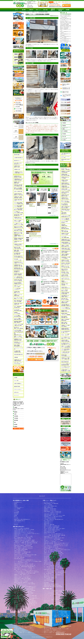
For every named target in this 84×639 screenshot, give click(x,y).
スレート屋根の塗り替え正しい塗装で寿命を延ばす (18, 277)
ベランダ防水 (18, 63)
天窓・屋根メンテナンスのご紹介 (17, 260)
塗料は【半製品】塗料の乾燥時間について (18, 345)
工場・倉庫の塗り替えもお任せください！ (65, 154)
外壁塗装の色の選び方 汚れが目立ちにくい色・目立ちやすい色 (23, 532)
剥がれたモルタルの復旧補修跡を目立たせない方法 (18, 227)
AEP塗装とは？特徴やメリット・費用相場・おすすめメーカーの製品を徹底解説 (56, 616)
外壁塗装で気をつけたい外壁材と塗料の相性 (18, 360)
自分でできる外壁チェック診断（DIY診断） (20, 553)
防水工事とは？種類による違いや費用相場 (18, 328)
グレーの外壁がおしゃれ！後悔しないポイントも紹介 (65, 338)
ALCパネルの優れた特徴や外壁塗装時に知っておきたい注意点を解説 (24, 590)
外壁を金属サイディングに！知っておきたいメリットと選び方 (53, 540)
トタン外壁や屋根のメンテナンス (17, 289)
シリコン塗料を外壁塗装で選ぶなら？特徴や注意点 (18, 209)
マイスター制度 (16, 511)
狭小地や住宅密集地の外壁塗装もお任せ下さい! (18, 283)
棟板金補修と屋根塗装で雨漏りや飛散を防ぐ (18, 322)
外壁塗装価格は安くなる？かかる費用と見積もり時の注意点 (53, 516)
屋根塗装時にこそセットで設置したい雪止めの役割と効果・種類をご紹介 (55, 560)
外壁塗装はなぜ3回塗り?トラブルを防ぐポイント (18, 245)
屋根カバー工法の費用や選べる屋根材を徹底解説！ (52, 527)
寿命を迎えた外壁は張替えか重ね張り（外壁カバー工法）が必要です (54, 528)
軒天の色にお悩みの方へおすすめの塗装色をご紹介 (18, 257)
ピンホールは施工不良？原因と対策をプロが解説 (18, 230)
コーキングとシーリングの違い (18, 348)
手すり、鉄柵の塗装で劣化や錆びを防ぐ (17, 307)
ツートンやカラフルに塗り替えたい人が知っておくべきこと (66, 95)
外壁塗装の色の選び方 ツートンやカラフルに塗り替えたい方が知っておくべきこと (26, 533)
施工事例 (24, 9)
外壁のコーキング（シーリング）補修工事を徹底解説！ (52, 539)
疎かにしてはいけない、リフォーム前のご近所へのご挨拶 (23, 544)
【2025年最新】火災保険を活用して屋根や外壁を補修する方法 (53, 519)
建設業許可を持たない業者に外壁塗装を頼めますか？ (22, 519)
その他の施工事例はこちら (53, 215)
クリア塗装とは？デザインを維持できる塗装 (18, 212)
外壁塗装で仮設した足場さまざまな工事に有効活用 (65, 249)
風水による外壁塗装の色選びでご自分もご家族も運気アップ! (23, 537)
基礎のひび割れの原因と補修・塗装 (64, 323)
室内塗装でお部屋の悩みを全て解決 (49, 532)
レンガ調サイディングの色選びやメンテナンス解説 (18, 224)
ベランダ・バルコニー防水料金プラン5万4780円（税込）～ (53, 512)
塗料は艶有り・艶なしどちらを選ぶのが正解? (65, 272)
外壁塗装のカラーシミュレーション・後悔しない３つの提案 (23, 536)
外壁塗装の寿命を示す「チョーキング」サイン (18, 218)
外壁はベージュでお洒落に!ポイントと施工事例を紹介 (65, 347)
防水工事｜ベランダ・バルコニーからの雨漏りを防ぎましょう (53, 533)
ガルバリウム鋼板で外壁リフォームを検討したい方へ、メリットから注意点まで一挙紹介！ (28, 561)
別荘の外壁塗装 (46, 582)
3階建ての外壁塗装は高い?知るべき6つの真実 (65, 207)
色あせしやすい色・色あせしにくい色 (65, 92)
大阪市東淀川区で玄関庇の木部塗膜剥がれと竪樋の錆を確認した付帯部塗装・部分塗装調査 (49, 283)
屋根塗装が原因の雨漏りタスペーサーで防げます (18, 280)
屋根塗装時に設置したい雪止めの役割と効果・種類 (18, 268)
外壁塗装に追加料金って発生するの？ (64, 181)
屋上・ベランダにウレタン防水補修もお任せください (18, 333)
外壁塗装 (18, 54)
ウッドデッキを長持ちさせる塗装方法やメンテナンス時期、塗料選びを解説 (55, 568)
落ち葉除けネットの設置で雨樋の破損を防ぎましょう (52, 561)
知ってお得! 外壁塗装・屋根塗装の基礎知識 (20, 549)
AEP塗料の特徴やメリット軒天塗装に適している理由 (65, 370)
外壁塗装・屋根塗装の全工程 (48, 507)
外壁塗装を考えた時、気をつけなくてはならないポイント (23, 575)
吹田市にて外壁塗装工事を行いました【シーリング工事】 (65, 42)
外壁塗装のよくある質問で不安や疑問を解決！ (65, 172)
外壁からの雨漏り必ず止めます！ (49, 520)
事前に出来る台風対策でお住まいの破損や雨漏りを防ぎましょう (24, 612)
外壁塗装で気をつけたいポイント (18, 242)
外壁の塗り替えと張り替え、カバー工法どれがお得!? (65, 210)
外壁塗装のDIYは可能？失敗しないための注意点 (65, 261)
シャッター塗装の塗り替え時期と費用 (17, 316)
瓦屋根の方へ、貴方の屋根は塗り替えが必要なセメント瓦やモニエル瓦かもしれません (57, 549)
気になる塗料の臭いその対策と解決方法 (64, 204)
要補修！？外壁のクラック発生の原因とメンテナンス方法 (23, 569)
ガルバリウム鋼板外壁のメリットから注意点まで (65, 219)
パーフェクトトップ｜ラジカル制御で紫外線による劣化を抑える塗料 (54, 590)
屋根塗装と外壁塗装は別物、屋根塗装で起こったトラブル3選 (23, 582)
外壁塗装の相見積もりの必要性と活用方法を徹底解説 (22, 578)
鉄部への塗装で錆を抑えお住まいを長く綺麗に (18, 301)
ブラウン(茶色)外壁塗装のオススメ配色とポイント (65, 350)
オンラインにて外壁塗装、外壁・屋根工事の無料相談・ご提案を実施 (54, 535)
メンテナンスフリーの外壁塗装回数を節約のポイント (65, 216)
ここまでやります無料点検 (60, 10)
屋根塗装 (18, 57)
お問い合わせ (16, 392)
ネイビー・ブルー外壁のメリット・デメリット (65, 335)
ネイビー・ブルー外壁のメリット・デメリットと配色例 (22, 620)
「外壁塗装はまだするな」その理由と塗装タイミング (18, 172)
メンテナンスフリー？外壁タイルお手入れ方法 (65, 278)
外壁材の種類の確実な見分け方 (63, 213)
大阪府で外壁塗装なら (17, 383)
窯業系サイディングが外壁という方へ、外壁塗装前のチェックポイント (55, 631)
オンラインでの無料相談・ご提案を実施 (65, 169)
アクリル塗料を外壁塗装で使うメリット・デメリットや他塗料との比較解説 (55, 612)
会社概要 (67, 9)
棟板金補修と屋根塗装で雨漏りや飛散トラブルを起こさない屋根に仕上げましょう (26, 598)
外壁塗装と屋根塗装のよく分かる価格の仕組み (51, 503)
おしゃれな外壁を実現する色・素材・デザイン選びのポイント (23, 619)
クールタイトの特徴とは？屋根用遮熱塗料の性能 (65, 364)
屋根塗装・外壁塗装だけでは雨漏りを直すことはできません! (23, 548)
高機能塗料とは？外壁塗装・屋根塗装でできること (18, 236)
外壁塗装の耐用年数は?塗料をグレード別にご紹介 (18, 194)
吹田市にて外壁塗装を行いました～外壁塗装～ (65, 32)
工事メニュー (38, 9)
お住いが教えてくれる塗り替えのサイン (17, 163)
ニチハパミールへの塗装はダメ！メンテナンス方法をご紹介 (23, 610)
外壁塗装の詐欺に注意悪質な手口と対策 (65, 195)
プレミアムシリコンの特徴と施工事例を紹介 (65, 361)
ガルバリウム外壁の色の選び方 (64, 222)
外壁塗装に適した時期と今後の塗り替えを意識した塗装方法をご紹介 (24, 565)
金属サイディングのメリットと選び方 (17, 286)
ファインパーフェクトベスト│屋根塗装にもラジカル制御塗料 (53, 591)
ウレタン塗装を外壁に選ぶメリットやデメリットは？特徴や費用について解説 (56, 614)
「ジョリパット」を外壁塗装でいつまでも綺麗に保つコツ (23, 594)
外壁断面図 (16, 357)
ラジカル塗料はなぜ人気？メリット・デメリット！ (65, 367)
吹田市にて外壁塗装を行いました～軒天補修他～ (65, 35)
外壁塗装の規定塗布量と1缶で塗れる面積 (65, 293)
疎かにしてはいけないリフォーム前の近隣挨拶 (65, 201)
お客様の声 (31, 9)
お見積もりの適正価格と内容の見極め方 (65, 192)
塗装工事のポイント (17, 160)
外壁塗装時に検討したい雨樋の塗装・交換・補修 (18, 265)
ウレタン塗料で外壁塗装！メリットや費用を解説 (18, 206)
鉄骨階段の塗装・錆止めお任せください (18, 304)
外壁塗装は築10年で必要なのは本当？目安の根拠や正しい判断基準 (24, 540)
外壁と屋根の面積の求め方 (18, 354)
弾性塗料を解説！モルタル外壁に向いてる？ (65, 355)
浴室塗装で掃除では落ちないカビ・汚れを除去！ (51, 569)
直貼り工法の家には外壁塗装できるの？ (64, 269)
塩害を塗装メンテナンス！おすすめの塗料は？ (18, 343)
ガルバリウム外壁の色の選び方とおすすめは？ (21, 562)
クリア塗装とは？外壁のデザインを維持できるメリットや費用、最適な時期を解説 (56, 615)
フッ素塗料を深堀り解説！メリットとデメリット (65, 352)
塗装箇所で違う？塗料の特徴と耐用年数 (65, 228)
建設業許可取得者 (17, 386)
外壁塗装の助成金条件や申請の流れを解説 (65, 175)
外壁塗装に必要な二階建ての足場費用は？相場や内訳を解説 (53, 586)
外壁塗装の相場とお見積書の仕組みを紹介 (65, 186)
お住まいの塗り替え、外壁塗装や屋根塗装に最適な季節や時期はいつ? (25, 566)
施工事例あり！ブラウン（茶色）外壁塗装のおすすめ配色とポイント (24, 627)
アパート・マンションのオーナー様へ (65, 157)
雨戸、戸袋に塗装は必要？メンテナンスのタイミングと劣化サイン (54, 573)
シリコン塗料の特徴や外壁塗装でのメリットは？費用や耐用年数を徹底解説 (55, 611)
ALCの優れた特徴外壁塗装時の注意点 (17, 351)
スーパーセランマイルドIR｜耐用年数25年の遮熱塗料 (52, 594)
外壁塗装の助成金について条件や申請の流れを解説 (52, 536)
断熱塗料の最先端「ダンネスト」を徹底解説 (65, 314)
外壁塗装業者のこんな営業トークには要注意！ (65, 258)
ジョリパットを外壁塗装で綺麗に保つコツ (65, 287)
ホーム (16, 9)
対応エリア (16, 516)
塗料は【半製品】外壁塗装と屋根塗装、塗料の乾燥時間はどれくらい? (25, 586)
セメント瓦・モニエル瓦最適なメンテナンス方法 (18, 298)
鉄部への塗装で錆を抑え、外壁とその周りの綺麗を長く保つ (53, 564)
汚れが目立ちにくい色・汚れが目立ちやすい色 (66, 88)
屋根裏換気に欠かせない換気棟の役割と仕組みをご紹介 (22, 606)
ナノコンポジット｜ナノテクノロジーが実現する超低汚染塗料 (53, 602)
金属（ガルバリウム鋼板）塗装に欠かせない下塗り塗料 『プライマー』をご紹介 (56, 628)
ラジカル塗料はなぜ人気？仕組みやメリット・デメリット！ (23, 631)
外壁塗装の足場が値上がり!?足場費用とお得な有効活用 (52, 585)
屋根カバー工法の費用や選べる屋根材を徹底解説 (18, 188)
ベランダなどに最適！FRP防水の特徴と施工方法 (18, 331)
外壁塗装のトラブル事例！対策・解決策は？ (65, 326)
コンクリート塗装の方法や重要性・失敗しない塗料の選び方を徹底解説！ (55, 572)
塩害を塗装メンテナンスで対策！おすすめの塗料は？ (22, 607)
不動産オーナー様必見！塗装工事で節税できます (65, 246)
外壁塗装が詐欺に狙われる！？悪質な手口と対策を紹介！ (23, 579)
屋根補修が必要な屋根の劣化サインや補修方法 (18, 274)
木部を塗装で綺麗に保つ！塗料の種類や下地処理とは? (66, 305)
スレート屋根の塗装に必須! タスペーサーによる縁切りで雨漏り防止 (24, 583)
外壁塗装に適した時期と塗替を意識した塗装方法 (18, 197)
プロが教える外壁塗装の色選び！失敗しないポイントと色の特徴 (24, 529)
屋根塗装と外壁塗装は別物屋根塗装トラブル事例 (18, 239)
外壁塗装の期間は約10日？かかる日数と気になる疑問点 (22, 538)
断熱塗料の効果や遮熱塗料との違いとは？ (65, 311)
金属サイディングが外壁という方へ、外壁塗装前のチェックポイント (54, 632)
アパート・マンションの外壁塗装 (49, 581)
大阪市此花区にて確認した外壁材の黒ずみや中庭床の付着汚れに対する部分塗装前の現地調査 (49, 267)
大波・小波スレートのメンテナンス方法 (17, 363)
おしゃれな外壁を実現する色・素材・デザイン (65, 332)
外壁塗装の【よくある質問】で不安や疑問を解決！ (22, 528)
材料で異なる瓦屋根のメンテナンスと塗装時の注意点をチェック (54, 548)
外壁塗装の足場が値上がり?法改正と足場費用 (66, 252)
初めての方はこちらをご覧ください (49, 502)
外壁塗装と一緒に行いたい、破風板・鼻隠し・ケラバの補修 (53, 552)
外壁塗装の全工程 (17, 169)
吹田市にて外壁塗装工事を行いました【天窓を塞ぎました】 (65, 39)
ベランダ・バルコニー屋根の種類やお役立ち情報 (18, 325)
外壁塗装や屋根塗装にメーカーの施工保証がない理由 (65, 243)
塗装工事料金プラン (53, 10)
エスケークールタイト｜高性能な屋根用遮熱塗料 (51, 599)
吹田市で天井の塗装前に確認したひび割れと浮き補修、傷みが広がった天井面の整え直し (49, 252)
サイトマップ (16, 395)
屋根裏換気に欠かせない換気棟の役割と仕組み (18, 340)
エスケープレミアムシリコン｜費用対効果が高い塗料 (52, 598)
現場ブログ (16, 504)
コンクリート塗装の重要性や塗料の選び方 (17, 319)
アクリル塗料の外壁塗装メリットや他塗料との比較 (18, 203)
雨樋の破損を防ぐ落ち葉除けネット (17, 271)
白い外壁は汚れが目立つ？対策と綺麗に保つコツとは (65, 344)
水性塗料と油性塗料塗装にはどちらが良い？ (65, 275)
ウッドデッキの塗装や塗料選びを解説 (17, 310)
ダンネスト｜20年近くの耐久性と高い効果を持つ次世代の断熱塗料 (54, 606)
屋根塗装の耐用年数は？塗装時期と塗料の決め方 (65, 329)
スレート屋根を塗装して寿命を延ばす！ (50, 578)
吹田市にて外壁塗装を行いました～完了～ (65, 30)
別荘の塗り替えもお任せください (65, 160)
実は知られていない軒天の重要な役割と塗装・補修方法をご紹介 (54, 553)
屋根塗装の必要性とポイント (48, 523)
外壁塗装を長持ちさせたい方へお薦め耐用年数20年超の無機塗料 (54, 624)
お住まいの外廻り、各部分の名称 (19, 557)
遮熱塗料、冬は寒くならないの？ (49, 618)
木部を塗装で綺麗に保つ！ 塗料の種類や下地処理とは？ (22, 608)
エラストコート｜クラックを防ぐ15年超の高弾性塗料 (52, 603)
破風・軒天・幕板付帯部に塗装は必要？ (17, 248)
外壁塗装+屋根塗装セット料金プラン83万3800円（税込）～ (53, 511)
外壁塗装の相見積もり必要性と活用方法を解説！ (65, 184)
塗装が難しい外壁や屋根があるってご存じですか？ (65, 264)
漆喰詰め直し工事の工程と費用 (64, 284)
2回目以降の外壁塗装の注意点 (64, 225)
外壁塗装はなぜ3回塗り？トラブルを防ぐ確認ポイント (22, 577)
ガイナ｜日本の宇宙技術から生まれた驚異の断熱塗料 (52, 607)
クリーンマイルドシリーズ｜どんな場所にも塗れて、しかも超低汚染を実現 (55, 608)
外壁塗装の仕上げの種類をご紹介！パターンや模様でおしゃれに (24, 632)
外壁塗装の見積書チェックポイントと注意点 (65, 189)
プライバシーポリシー (17, 389)
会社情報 (15, 515)
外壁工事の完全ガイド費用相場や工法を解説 (17, 177)
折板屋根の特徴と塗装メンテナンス (17, 292)
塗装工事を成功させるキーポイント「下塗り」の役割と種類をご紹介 (54, 627)
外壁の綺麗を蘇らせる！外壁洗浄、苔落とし (65, 296)
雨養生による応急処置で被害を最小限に (65, 320)
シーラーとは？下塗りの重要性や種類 (65, 237)
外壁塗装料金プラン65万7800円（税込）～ (50, 508)
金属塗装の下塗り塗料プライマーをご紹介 (65, 234)
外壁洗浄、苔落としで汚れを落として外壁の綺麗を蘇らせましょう (54, 574)
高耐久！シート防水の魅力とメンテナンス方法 (18, 337)
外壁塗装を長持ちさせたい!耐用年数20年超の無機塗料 (65, 240)
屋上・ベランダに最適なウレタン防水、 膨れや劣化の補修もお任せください (25, 603)
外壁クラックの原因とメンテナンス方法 (17, 221)
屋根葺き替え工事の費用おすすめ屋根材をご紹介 (18, 185)
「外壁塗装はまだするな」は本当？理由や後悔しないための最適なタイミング (26, 541)
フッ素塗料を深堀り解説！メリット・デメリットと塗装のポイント (24, 628)
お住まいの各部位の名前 (18, 191)
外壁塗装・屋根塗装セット (18, 60)
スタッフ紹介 (16, 380)
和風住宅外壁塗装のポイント (64, 281)
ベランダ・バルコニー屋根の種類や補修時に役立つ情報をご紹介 (24, 599)
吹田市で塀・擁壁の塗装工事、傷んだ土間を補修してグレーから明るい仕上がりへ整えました (65, 19)
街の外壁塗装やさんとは (18, 502)
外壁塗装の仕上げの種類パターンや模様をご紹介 (65, 358)
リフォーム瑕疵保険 (17, 508)
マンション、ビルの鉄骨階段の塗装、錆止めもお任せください (53, 565)
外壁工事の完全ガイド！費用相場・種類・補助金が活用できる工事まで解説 (25, 542)
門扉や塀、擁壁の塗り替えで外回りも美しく (50, 531)
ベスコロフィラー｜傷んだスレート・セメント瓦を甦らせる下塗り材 (54, 595)
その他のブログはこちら (54, 295)
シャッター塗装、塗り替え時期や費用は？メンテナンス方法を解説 (54, 570)
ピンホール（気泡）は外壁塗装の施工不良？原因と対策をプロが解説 (24, 573)
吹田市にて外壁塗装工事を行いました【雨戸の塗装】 (65, 37)
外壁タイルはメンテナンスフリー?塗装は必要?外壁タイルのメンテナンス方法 (56, 544)
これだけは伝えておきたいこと (19, 507)
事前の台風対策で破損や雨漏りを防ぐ (64, 317)
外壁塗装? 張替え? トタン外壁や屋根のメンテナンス (52, 541)
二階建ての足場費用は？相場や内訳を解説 (65, 255)
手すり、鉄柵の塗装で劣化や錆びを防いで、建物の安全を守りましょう (55, 566)
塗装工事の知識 (16, 154)
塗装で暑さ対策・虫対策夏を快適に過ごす (18, 215)
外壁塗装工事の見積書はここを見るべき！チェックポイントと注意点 (54, 515)
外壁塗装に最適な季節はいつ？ (18, 200)
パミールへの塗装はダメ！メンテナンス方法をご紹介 (65, 308)
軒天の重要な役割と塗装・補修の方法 (17, 254)
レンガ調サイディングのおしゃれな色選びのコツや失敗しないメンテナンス (25, 570)
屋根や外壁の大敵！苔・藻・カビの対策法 (65, 299)
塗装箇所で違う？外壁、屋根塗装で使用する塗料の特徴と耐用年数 (54, 619)
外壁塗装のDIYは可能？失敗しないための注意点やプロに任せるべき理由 (25, 554)
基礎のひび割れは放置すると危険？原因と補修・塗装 (22, 615)
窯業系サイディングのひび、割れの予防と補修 (65, 267)
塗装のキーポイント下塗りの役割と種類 (64, 231)
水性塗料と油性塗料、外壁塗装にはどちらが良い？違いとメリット (54, 623)
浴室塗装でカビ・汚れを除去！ (17, 313)
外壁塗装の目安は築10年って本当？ (17, 166)
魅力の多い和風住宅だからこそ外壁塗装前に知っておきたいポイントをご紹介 (56, 545)
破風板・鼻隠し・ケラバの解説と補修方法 (18, 251)
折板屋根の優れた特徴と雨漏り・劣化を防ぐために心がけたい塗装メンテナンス (56, 543)
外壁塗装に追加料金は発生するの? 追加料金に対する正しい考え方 (54, 537)
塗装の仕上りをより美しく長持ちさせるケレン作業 (18, 233)
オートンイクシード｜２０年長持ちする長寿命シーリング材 (53, 610)
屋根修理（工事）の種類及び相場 (17, 182)
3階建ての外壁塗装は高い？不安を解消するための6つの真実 (23, 546)
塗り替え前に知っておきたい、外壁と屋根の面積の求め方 (23, 591)
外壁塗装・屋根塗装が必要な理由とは (20, 550)
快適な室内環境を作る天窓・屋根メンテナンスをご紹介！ (53, 556)
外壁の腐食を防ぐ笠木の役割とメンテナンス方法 (18, 262)
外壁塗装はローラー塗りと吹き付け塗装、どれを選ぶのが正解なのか (24, 587)
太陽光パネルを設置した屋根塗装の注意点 (65, 302)
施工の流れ (45, 9)
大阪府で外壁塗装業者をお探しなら (19, 520)
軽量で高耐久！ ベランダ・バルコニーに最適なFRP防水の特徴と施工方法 (25, 602)
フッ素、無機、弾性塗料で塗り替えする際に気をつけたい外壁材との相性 (25, 595)
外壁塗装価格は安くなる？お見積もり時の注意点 (18, 179)
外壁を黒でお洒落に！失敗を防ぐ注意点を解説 (65, 341)
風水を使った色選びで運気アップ (66, 85)
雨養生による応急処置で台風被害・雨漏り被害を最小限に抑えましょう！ (25, 614)
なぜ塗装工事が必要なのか (18, 157)
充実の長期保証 (16, 512)
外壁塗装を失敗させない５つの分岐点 (65, 178)
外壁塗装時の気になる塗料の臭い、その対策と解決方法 (22, 545)
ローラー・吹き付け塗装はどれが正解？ (64, 290)
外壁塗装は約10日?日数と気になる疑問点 (65, 198)
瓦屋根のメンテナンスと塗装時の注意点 (18, 295)
